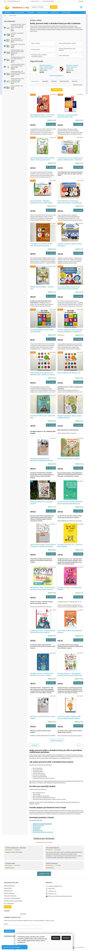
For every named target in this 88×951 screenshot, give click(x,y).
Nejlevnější (45, 81)
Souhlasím (66, 938)
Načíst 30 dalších (56, 740)
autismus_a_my (52, 893)
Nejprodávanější (64, 81)
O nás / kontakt (34, 1)
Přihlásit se (9, 931)
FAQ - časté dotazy (9, 903)
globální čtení (36, 829)
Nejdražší (53, 81)
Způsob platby (8, 888)
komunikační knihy (38, 830)
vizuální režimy (36, 827)
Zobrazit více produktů (56, 75)
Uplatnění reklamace (9, 893)
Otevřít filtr (56, 90)
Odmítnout (56, 938)
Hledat (53, 7)
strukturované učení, (38, 825)
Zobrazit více (44, 874)
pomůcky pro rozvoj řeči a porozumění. (43, 832)
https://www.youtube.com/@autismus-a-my (60, 896)
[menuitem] (7, 12)
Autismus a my (52, 891)
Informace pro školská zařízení (12, 898)
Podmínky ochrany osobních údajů (13, 901)
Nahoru (34, 745)
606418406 (51, 888)
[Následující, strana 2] (78, 745)
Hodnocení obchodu (44, 838)
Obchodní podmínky (48, 1)
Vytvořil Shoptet (80, 947)
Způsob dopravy (8, 890)
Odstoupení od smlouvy (10, 896)
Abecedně (74, 81)
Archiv (7, 907)
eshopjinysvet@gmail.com (55, 886)
